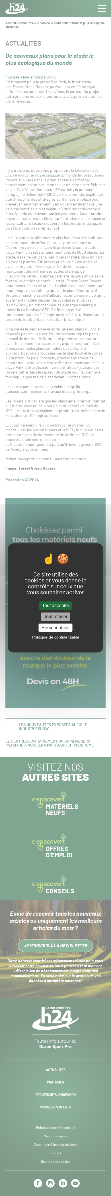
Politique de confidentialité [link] (55, 637)
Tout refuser (55, 616)
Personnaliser (56, 627)
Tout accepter (55, 605)
